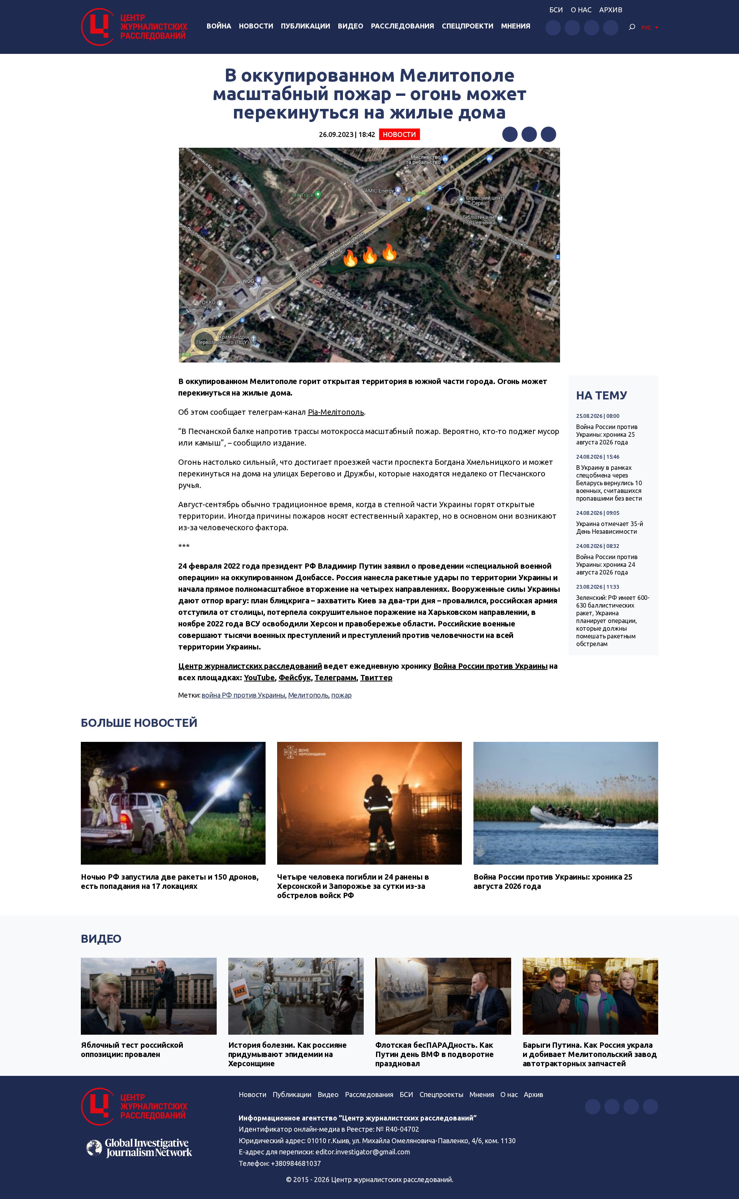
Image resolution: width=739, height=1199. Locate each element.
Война (219, 26)
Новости (256, 26)
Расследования (402, 26)
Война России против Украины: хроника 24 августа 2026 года (607, 564)
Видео (350, 26)
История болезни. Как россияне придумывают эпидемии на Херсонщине (287, 1054)
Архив (610, 9)
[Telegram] (548, 134)
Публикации (305, 26)
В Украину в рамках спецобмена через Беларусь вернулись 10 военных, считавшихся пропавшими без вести (609, 483)
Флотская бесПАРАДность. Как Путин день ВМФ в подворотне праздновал (434, 1054)
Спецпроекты (441, 1094)
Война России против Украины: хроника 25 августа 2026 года (607, 434)
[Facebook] (510, 134)
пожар (341, 695)
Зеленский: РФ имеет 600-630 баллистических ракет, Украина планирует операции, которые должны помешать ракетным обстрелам (613, 620)
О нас (581, 9)
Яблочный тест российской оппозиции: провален (132, 1049)
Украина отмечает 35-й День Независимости (609, 527)
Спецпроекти (467, 26)
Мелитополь (308, 695)
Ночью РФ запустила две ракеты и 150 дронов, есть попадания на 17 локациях (170, 881)
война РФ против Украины (243, 695)
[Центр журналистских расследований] (136, 27)
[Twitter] (529, 134)
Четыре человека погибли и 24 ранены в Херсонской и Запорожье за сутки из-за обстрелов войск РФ (353, 886)
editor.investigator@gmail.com (363, 1152)
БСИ (556, 9)
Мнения (515, 26)
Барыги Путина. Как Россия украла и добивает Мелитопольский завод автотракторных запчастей (590, 1054)
